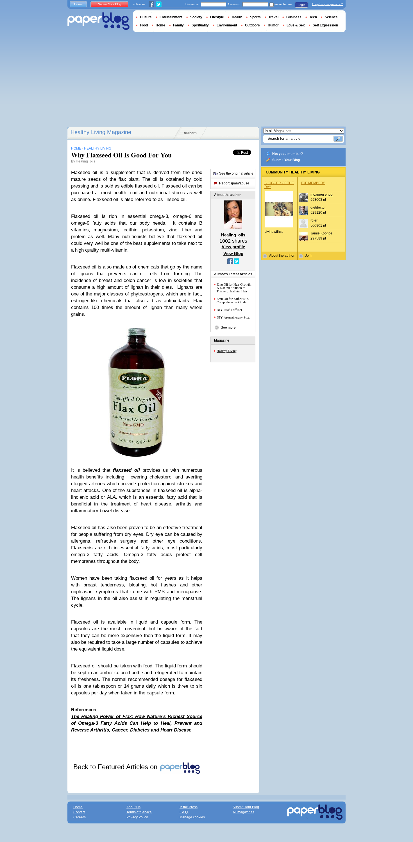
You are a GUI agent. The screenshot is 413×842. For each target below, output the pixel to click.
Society (196, 17)
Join (308, 256)
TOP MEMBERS (313, 183)
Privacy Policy (137, 817)
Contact (79, 812)
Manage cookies (192, 817)
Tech (313, 17)
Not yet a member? (287, 154)
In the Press (189, 807)
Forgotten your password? (327, 4)
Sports (255, 17)
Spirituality (200, 25)
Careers (79, 817)
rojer (313, 220)
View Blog (233, 253)
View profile (233, 246)
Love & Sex (296, 25)
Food (144, 25)
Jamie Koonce (321, 233)
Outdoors (252, 25)
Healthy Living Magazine (101, 132)
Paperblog (98, 21)
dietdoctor (318, 207)
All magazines (243, 812)
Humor (273, 25)
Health (237, 17)
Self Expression (325, 25)
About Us (133, 807)
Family (178, 25)
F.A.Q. (184, 812)
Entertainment (171, 17)
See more (228, 327)
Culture (146, 17)
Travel (273, 17)
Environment (227, 25)
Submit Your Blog (286, 160)
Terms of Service (139, 812)
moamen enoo (321, 195)
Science (331, 17)
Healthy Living (227, 350)
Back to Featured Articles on (116, 767)
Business (293, 17)
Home (78, 4)
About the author (281, 256)
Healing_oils (85, 161)
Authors (190, 133)
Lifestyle (217, 17)
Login (301, 4)
